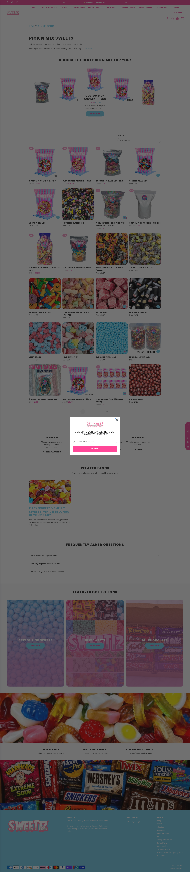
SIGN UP (95, 449)
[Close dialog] (117, 420)
